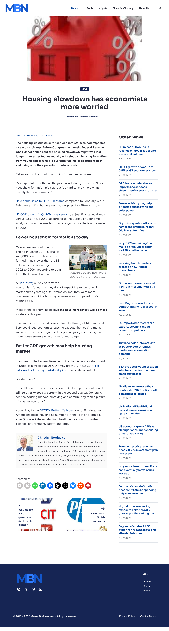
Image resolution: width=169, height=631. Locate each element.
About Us (143, 8)
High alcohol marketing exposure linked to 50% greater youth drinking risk (136, 510)
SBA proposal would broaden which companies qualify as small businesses (138, 370)
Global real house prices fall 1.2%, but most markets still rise (137, 286)
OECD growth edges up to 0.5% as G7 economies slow (137, 168)
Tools (90, 8)
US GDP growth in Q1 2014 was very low (43, 214)
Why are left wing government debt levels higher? (25, 517)
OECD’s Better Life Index (57, 410)
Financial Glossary (123, 8)
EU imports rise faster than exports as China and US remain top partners (136, 326)
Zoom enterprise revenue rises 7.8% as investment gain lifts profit (138, 450)
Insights (102, 8)
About (147, 586)
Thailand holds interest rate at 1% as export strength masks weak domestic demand (137, 348)
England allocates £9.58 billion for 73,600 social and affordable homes (137, 530)
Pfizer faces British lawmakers (98, 517)
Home (147, 581)
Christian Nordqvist (89, 116)
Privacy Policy (127, 616)
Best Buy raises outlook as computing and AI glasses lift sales (138, 306)
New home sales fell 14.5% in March (40, 201)
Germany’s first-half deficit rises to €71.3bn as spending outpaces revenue (137, 490)
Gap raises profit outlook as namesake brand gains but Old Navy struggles (137, 226)
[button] (160, 8)
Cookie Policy (148, 616)
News (74, 8)
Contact (146, 590)
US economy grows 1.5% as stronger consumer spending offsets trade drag (138, 430)
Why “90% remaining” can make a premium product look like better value (136, 246)
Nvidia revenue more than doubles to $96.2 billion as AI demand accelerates (138, 390)
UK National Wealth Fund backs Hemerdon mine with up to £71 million (137, 410)
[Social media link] (18, 589)
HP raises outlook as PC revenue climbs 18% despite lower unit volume (137, 150)
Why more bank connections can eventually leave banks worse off (138, 470)
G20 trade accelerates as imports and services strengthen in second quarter (138, 187)
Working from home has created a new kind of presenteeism (135, 266)
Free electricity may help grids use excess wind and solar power (136, 207)
